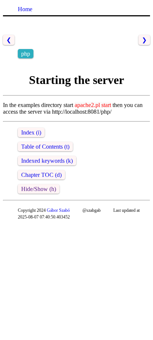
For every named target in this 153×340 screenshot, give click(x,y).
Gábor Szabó (58, 210)
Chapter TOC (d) (41, 175)
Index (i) (31, 132)
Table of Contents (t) (45, 146)
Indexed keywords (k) (47, 161)
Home (25, 9)
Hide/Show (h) (38, 189)
